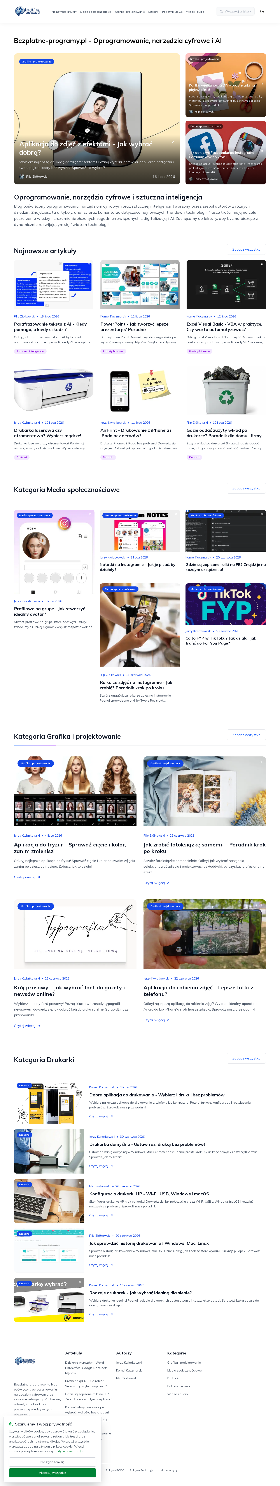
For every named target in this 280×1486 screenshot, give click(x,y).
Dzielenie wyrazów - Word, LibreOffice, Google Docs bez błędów (86, 1368)
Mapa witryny (169, 1470)
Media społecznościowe (96, 11)
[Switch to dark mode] (262, 11)
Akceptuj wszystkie (52, 1473)
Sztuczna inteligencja (30, 351)
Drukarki (153, 11)
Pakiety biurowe (172, 11)
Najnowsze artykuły (64, 11)
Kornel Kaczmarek (113, 316)
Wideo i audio (195, 11)
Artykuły (73, 1353)
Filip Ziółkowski (24, 316)
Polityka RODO (115, 1470)
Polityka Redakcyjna (142, 1470)
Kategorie (176, 1353)
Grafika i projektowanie (130, 11)
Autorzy (124, 1353)
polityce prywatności (68, 1451)
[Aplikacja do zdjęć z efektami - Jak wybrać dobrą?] (97, 118)
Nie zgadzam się (52, 1462)
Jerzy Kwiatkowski (27, 423)
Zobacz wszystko (246, 249)
